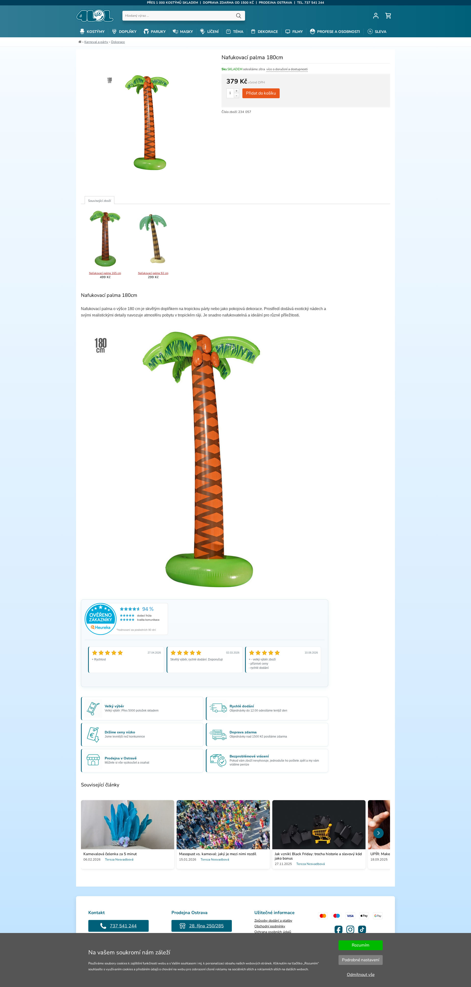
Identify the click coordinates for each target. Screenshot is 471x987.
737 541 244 (123, 926)
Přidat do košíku (261, 93)
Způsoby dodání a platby (273, 920)
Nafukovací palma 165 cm (105, 273)
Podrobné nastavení (360, 960)
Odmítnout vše (361, 974)
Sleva (380, 31)
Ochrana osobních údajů (272, 932)
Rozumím (360, 945)
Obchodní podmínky (269, 926)
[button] (378, 833)
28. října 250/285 (206, 926)
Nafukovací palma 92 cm (153, 273)
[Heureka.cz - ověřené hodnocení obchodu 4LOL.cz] (126, 633)
